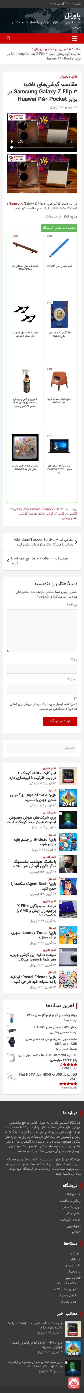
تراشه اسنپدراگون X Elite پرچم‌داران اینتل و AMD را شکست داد (36, 910)
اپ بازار (52, 791)
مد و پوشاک (73, 1194)
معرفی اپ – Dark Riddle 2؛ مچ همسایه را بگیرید (40, 561)
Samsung (16, 203)
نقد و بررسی (69, 518)
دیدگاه (72, 605)
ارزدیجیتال (74, 1271)
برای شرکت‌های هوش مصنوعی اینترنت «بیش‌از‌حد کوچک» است (31, 820)
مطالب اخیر (67, 1313)
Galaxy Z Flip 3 (52, 509)
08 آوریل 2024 (46, 921)
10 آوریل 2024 (47, 827)
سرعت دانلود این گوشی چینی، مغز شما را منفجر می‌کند (33, 957)
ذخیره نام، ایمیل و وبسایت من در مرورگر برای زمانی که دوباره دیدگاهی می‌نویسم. (43, 706)
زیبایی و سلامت (70, 1201)
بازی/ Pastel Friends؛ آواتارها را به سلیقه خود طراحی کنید (32, 979)
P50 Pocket (32, 509)
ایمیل (72, 679)
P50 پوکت (15, 509)
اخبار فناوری (49, 769)
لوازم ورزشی (73, 1213)
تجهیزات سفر (72, 1207)
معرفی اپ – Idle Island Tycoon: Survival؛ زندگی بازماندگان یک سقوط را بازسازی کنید (43, 542)
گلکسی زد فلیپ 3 (66, 514)
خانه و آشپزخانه (70, 1220)
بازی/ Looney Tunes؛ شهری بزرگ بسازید (33, 935)
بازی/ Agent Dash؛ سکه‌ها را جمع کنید (33, 886)
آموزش (76, 1253)
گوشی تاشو (46, 514)
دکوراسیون (74, 1226)
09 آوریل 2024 (47, 872)
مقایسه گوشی (28, 514)
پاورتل (73, 15)
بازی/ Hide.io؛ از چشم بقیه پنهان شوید (35, 842)
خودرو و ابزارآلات (65, 1289)
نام (74, 659)
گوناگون (76, 1232)
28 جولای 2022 (67, 107)
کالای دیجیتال (68, 77)
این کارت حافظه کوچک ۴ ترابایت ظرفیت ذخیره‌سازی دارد (32, 775)
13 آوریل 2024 (47, 783)
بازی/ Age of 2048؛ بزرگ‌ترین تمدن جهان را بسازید (33, 797)
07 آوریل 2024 (46, 965)
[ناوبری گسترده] (75, 38)
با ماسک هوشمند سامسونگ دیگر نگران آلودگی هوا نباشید (34, 864)
